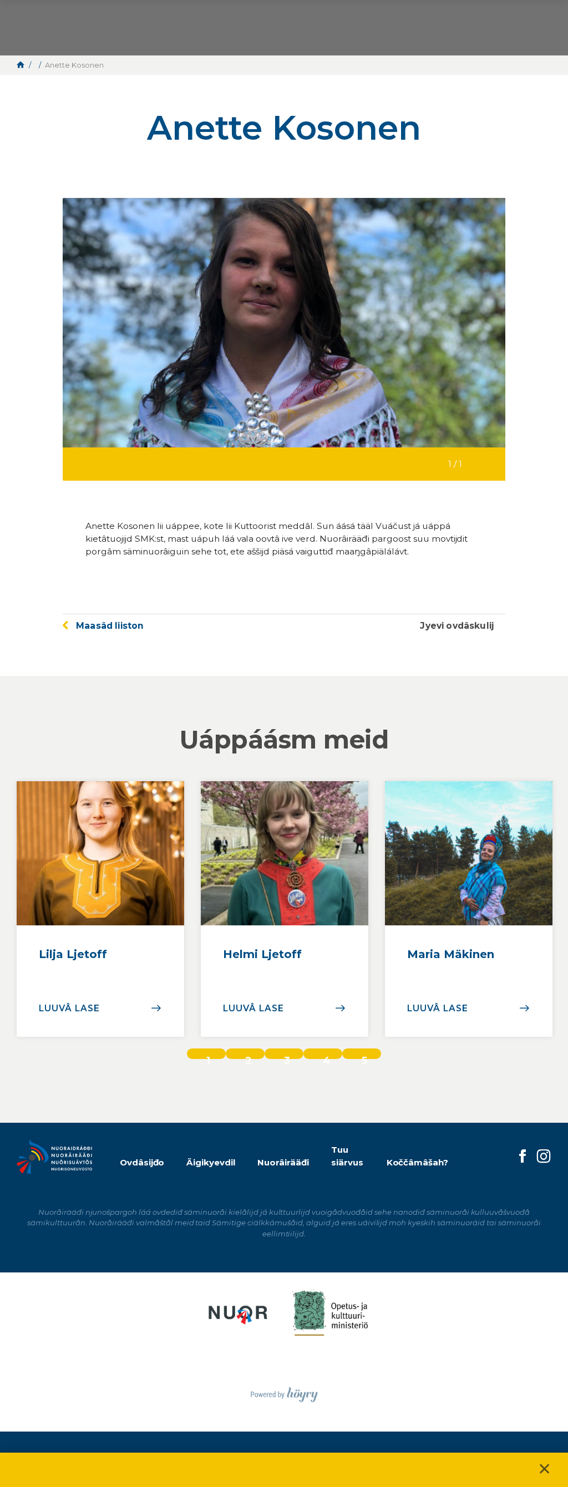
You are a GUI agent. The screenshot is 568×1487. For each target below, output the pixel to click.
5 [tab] (364, 1057)
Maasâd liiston (110, 625)
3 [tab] (287, 1057)
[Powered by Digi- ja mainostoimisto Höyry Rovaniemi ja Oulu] (284, 1391)
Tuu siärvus (347, 1156)
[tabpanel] (100, 909)
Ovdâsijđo (142, 1162)
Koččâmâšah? (418, 1162)
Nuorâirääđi (283, 1162)
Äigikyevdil (210, 1162)
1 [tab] (208, 1057)
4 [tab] (327, 1057)
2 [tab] (248, 1057)
